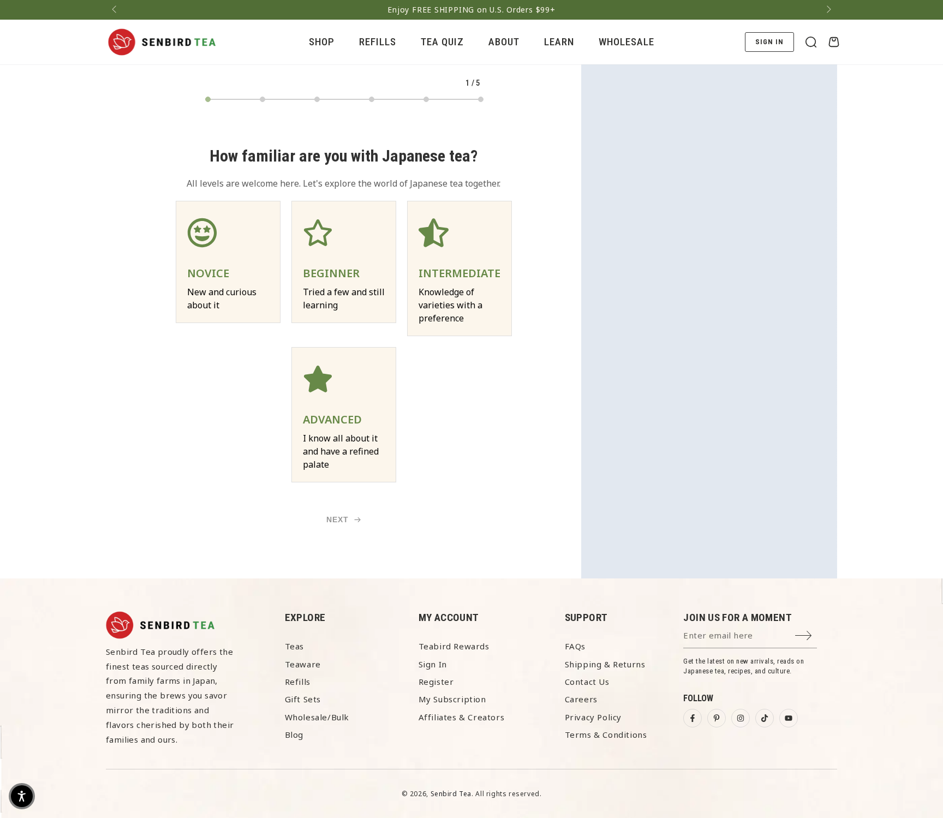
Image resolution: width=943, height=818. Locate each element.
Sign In (433, 664)
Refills (298, 681)
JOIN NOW (613, 790)
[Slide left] (115, 10)
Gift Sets (303, 699)
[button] (810, 42)
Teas (294, 646)
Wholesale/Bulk (317, 717)
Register (436, 681)
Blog (294, 734)
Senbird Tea (451, 793)
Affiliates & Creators (462, 717)
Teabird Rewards (454, 646)
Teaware (303, 664)
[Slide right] (828, 10)
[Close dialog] (918, 643)
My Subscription (452, 699)
